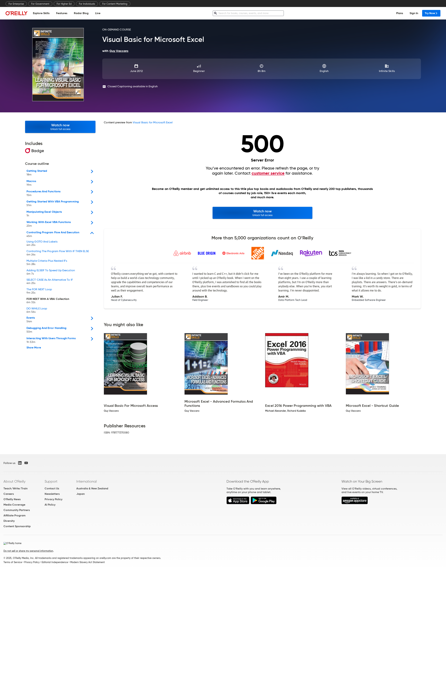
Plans (399, 13)
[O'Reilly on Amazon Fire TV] (354, 503)
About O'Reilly (14, 481)
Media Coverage (14, 504)
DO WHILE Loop (36, 310)
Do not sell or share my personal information (28, 550)
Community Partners (16, 510)
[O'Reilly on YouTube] (26, 463)
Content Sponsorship (17, 526)
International (86, 481)
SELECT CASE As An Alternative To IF (49, 281)
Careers (8, 494)
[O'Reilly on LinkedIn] (20, 463)
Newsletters (52, 494)
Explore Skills (41, 13)
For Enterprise (16, 3)
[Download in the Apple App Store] (237, 503)
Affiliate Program (14, 515)
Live (97, 13)
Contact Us (52, 488)
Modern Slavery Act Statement (87, 562)
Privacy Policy (53, 499)
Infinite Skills (387, 71)
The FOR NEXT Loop (39, 291)
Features (61, 13)
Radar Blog (81, 13)
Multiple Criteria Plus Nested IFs (46, 262)
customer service (268, 173)
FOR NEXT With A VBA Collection (47, 301)
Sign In (414, 13)
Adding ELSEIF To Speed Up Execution (50, 272)
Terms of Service (12, 562)
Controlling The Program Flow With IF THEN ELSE (57, 253)
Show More (33, 347)
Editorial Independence (55, 562)
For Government (40, 3)
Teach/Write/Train (15, 488)
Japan (80, 494)
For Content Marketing (114, 3)
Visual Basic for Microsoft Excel (153, 122)
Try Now (430, 13)
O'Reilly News (12, 499)
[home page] (17, 13)
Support (51, 481)
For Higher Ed (64, 3)
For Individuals (87, 3)
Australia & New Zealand (92, 488)
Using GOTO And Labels (41, 243)
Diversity (9, 521)
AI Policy (50, 504)
